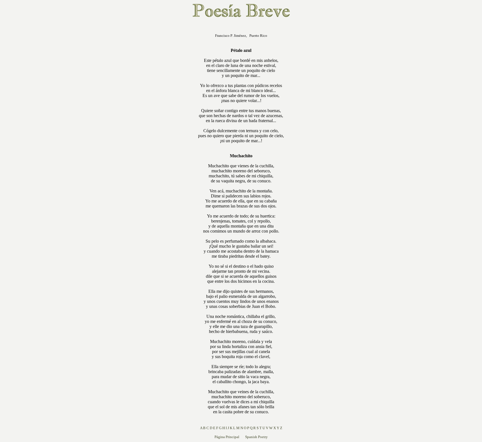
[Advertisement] (162, 107)
